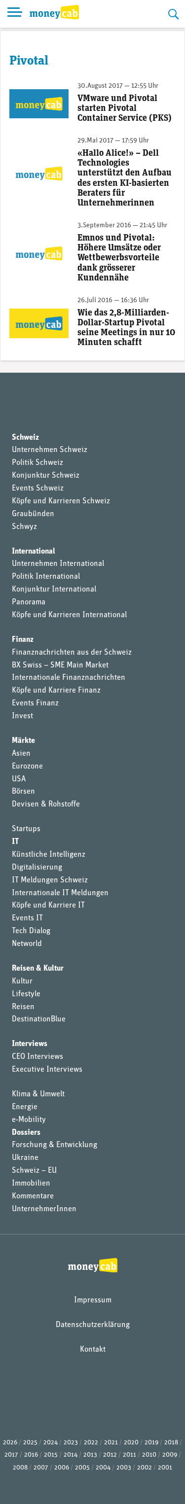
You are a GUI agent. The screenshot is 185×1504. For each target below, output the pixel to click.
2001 (165, 1468)
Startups (26, 829)
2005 (82, 1468)
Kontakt (93, 1350)
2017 (11, 1455)
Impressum (92, 1300)
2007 (41, 1468)
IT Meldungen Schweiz (50, 880)
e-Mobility (29, 1120)
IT (15, 842)
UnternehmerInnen (44, 1209)
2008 (20, 1468)
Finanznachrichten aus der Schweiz (72, 653)
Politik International (46, 577)
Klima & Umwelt (38, 1094)
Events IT (27, 918)
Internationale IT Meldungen (60, 893)
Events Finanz (35, 703)
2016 (31, 1455)
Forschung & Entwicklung (54, 1145)
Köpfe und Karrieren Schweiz (61, 501)
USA (19, 779)
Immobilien (31, 1184)
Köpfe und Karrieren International (69, 615)
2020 (131, 1442)
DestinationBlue (39, 1019)
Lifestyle (26, 994)
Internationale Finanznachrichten (68, 678)
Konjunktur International (54, 590)
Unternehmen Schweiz (49, 450)
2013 (90, 1455)
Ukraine (25, 1158)
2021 (111, 1442)
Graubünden (33, 514)
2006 (61, 1468)
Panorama (28, 602)
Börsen (23, 792)
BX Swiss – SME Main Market (60, 665)
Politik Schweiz (37, 463)
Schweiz (25, 438)
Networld (27, 944)
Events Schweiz (38, 488)
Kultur (22, 981)
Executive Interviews (47, 1070)
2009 (169, 1455)
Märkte (23, 741)
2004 (103, 1468)
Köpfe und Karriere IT (48, 905)
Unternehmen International (58, 564)
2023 (71, 1442)
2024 (50, 1442)
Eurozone (27, 766)
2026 (10, 1442)
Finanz (23, 640)
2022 (91, 1442)
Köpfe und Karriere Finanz (56, 691)
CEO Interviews (37, 1057)
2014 (70, 1455)
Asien (21, 754)
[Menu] (15, 14)
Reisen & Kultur (38, 969)
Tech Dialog (31, 931)
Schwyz (24, 527)
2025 (30, 1442)
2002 (144, 1468)
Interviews (29, 1044)
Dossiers (26, 1133)
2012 (110, 1455)
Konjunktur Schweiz (45, 476)
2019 (151, 1442)
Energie (24, 1107)
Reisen (23, 1007)
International (33, 552)
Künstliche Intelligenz (48, 855)
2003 (123, 1468)
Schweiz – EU (34, 1171)
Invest (22, 716)
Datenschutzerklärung (93, 1325)
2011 (129, 1455)
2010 (149, 1455)
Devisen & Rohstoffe (46, 804)
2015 (51, 1455)
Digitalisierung (37, 868)
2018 (171, 1442)
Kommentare (33, 1196)
